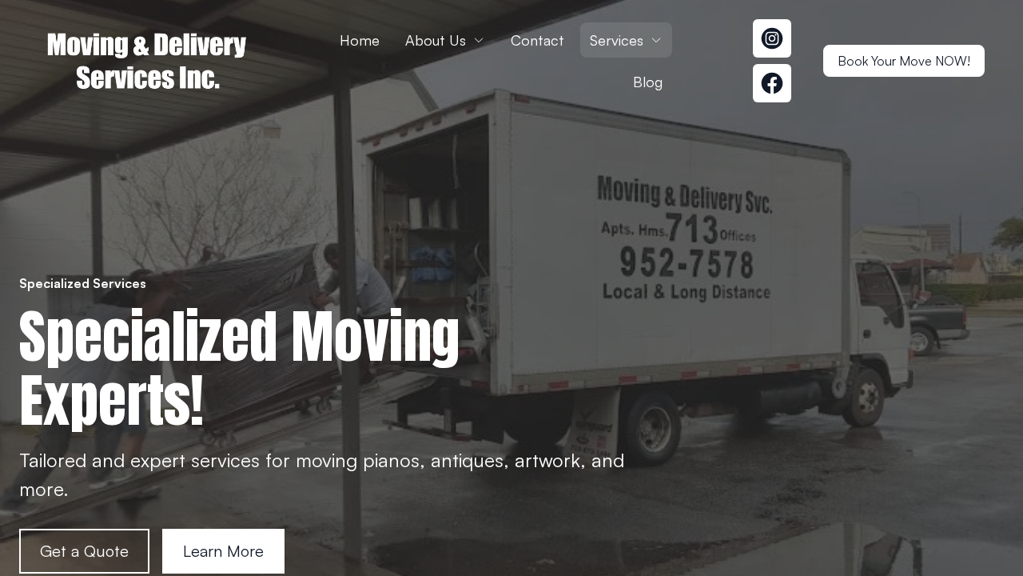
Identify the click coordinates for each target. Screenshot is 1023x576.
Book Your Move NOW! (904, 61)
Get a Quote (84, 551)
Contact (537, 40)
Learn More (223, 551)
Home (360, 40)
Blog (648, 81)
